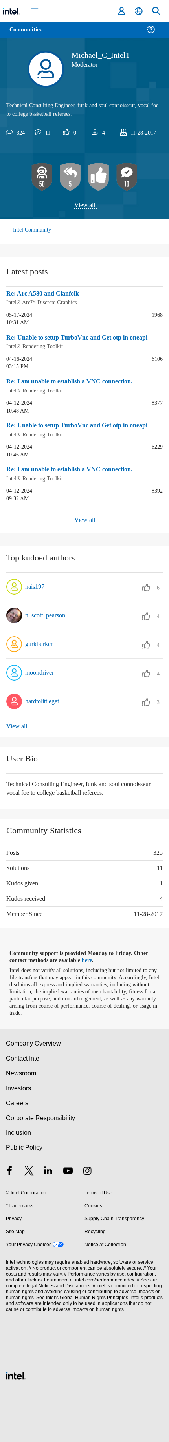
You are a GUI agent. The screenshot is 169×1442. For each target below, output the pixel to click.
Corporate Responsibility (41, 1115)
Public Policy (24, 1145)
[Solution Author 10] (127, 177)
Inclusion (18, 1130)
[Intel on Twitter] (29, 1169)
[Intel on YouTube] (68, 1169)
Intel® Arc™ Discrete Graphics (41, 302)
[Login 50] (42, 177)
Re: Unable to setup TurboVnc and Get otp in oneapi (84, 337)
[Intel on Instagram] (87, 1169)
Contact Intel (24, 1056)
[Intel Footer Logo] (16, 1372)
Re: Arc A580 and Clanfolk (45, 294)
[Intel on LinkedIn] (48, 1169)
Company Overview (33, 1041)
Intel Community (32, 230)
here (91, 958)
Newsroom (21, 1071)
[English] (139, 11)
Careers (17, 1100)
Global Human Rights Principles (92, 1295)
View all (85, 205)
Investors (18, 1086)
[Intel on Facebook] (9, 1169)
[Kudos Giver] (98, 177)
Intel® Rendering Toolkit (35, 346)
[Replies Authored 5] (70, 177)
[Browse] (28, 34)
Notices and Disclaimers (63, 1283)
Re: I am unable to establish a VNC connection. (75, 381)
